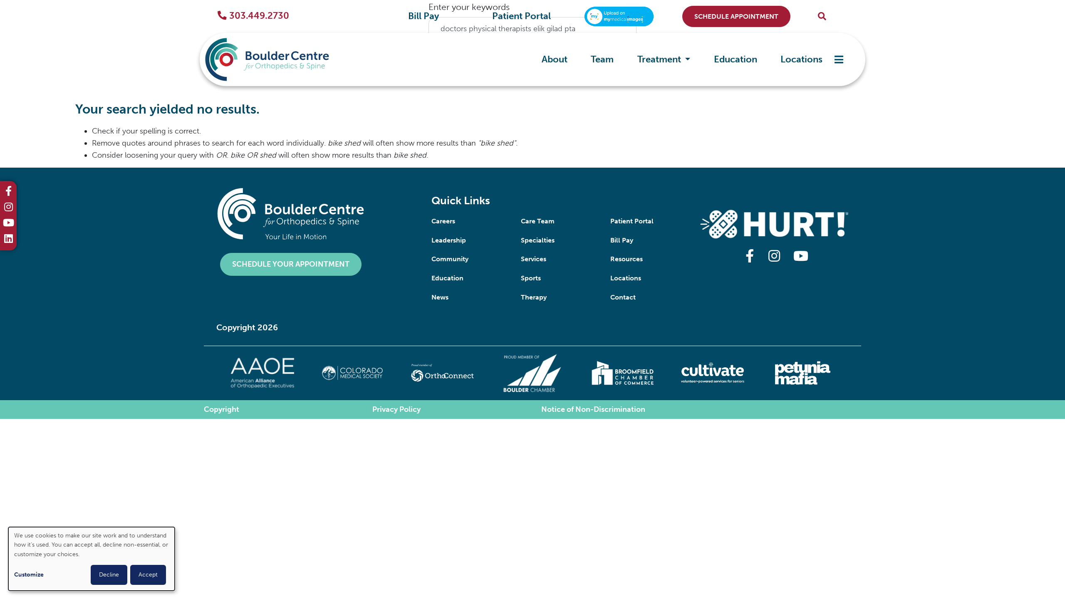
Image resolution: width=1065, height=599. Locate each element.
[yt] (8, 223)
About (554, 59)
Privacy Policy (396, 409)
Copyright (221, 409)
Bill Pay (423, 16)
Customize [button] (29, 574)
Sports (531, 278)
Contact (623, 297)
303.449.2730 (259, 15)
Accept (148, 574)
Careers (443, 221)
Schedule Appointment (736, 16)
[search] (822, 16)
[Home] (279, 59)
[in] (8, 208)
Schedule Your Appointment (290, 264)
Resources (626, 259)
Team (602, 59)
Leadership (448, 240)
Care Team (538, 221)
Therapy (534, 297)
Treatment (660, 59)
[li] (8, 239)
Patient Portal (521, 16)
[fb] (8, 192)
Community (449, 259)
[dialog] (91, 559)
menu (839, 59)
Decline (109, 574)
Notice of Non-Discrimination (593, 409)
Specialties (538, 240)
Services (533, 259)
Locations (801, 59)
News (439, 297)
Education (735, 59)
